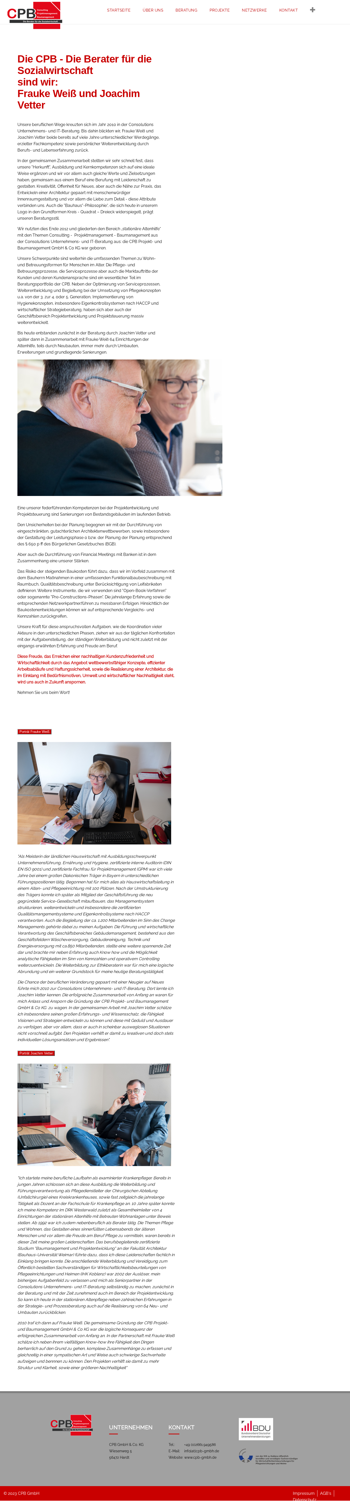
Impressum (321, 19)
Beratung (186, 10)
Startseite (118, 10)
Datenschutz (324, 29)
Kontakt (288, 10)
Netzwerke (254, 10)
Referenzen (323, 38)
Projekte (220, 10)
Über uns (153, 10)
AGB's (325, 1493)
